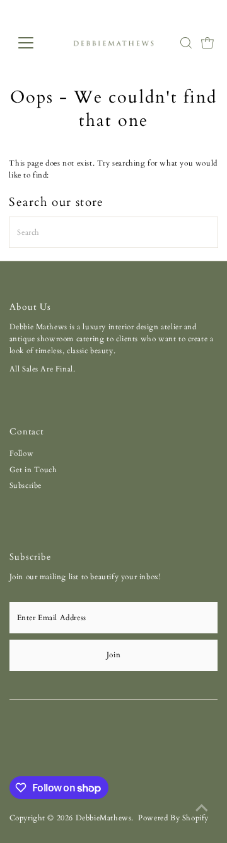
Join (113, 655)
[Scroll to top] (201, 808)
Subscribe (25, 485)
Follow (21, 453)
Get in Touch (33, 470)
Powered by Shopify (173, 818)
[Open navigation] (34, 43)
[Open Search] (186, 42)
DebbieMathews (104, 818)
